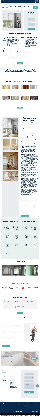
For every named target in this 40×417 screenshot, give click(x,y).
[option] (36, 2)
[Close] (13, 391)
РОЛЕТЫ (15, 6)
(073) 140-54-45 (13, 406)
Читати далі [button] (5, 307)
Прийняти (37, 415)
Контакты (3, 408)
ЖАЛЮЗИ (11, 6)
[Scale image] (8, 270)
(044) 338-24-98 (13, 405)
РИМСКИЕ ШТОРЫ (12, 8)
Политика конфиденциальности (16, 411)
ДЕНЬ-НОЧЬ (20, 6)
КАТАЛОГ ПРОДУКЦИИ (20, 8)
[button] (35, 1)
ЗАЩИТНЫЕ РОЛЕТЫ (26, 6)
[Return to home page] (5, 7)
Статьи (7, 407)
